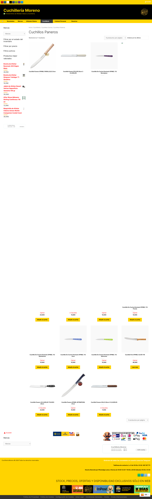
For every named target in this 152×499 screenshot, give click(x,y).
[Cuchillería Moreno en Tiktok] (10, 2)
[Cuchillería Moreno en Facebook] (13, 2)
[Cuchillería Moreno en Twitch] (19, 2)
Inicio (30, 27)
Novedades (10, 21)
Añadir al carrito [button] (42, 319)
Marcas (20, 21)
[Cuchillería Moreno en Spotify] (16, 2)
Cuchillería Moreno (22, 10)
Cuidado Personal (60, 21)
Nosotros (74, 21)
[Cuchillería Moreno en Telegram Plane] (22, 2)
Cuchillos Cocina (47, 27)
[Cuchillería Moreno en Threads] (8, 2)
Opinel (42, 313)
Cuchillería (45, 21)
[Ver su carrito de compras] (149, 21)
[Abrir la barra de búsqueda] (144, 21)
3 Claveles (73, 313)
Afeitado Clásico (31, 21)
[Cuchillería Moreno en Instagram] (5, 2)
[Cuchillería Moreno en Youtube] (2, 2)
